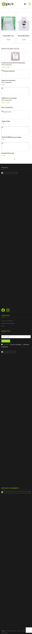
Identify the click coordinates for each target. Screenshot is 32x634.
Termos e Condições (7, 320)
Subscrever (6, 341)
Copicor (3, 631)
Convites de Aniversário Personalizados (13, 63)
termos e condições (15, 344)
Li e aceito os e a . (15, 346)
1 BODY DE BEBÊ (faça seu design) (11, 137)
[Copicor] (8, 4)
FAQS (2, 326)
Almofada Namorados (7, 153)
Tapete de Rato (5, 121)
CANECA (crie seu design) (9, 98)
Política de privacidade (7, 323)
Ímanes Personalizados (8, 80)
